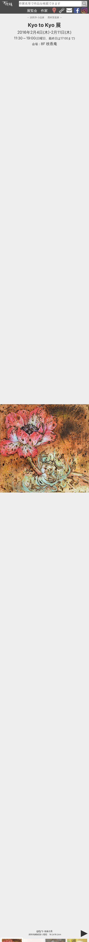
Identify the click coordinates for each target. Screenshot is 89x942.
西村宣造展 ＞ (55, 17)
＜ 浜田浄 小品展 (35, 17)
